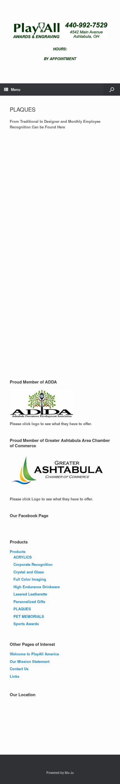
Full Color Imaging (29, 579)
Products (17, 551)
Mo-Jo (69, 772)
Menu (15, 89)
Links (14, 676)
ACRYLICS (22, 557)
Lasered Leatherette (30, 594)
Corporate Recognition (32, 564)
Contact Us (19, 668)
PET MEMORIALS (28, 616)
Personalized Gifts (29, 601)
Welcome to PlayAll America (34, 653)
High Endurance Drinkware (36, 586)
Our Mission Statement (29, 661)
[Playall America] (60, 30)
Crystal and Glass (28, 572)
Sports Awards (26, 623)
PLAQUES (22, 608)
